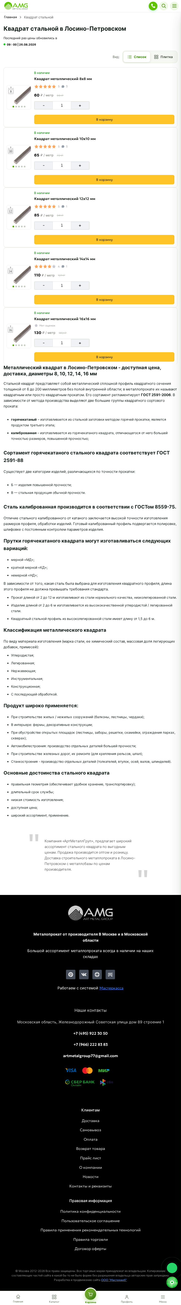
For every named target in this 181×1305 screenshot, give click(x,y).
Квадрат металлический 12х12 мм (64, 198)
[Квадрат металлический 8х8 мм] (19, 97)
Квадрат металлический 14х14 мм (64, 259)
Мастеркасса (111, 988)
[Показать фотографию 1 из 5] (13, 106)
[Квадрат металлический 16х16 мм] (19, 336)
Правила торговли (90, 1239)
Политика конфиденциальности (90, 1211)
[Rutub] (110, 974)
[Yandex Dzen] (97, 974)
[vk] (84, 974)
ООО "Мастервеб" (114, 1280)
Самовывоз (90, 1129)
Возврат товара (90, 1148)
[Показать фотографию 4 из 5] (22, 106)
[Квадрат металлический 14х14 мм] (19, 277)
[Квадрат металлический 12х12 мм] (19, 217)
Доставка (90, 1120)
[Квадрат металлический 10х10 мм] (19, 157)
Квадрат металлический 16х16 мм (65, 319)
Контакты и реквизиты (90, 1186)
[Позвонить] (153, 6)
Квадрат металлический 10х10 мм (65, 138)
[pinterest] (70, 974)
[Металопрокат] (90, 917)
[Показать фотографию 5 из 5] (24, 106)
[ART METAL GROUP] (16, 6)
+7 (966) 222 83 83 (91, 1044)
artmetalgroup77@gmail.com (90, 1055)
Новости (91, 1176)
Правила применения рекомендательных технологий (91, 1230)
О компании (90, 1167)
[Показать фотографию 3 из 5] (19, 106)
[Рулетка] (172, 1282)
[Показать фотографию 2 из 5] (16, 106)
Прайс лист (90, 1158)
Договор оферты (90, 1248)
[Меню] (174, 6)
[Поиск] (163, 6)
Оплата (91, 1139)
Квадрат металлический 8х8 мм (63, 78)
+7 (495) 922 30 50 (90, 1033)
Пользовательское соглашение (91, 1220)
